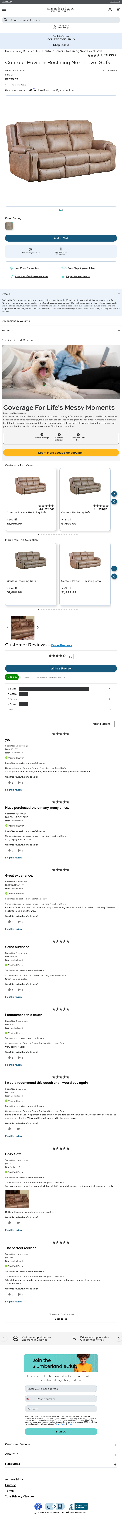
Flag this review (13, 789)
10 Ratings (110, 54)
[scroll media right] (38, 628)
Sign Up (61, 1431)
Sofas (36, 51)
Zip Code (62, 28)
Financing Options (19, 85)
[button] (118, 9)
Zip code (60, 254)
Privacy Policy (60, 1424)
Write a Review (61, 668)
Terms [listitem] (9, 1491)
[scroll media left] (8, 628)
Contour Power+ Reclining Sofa (27, 512)
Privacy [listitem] (10, 1485)
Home (9, 51)
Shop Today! (61, 45)
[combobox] (61, 20)
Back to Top (61, 1318)
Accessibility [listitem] (14, 1479)
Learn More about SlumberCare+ (61, 452)
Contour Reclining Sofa (75, 512)
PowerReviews (61, 645)
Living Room (22, 51)
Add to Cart (61, 238)
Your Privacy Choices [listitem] (19, 1496)
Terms (70, 1424)
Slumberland (53, 1512)
